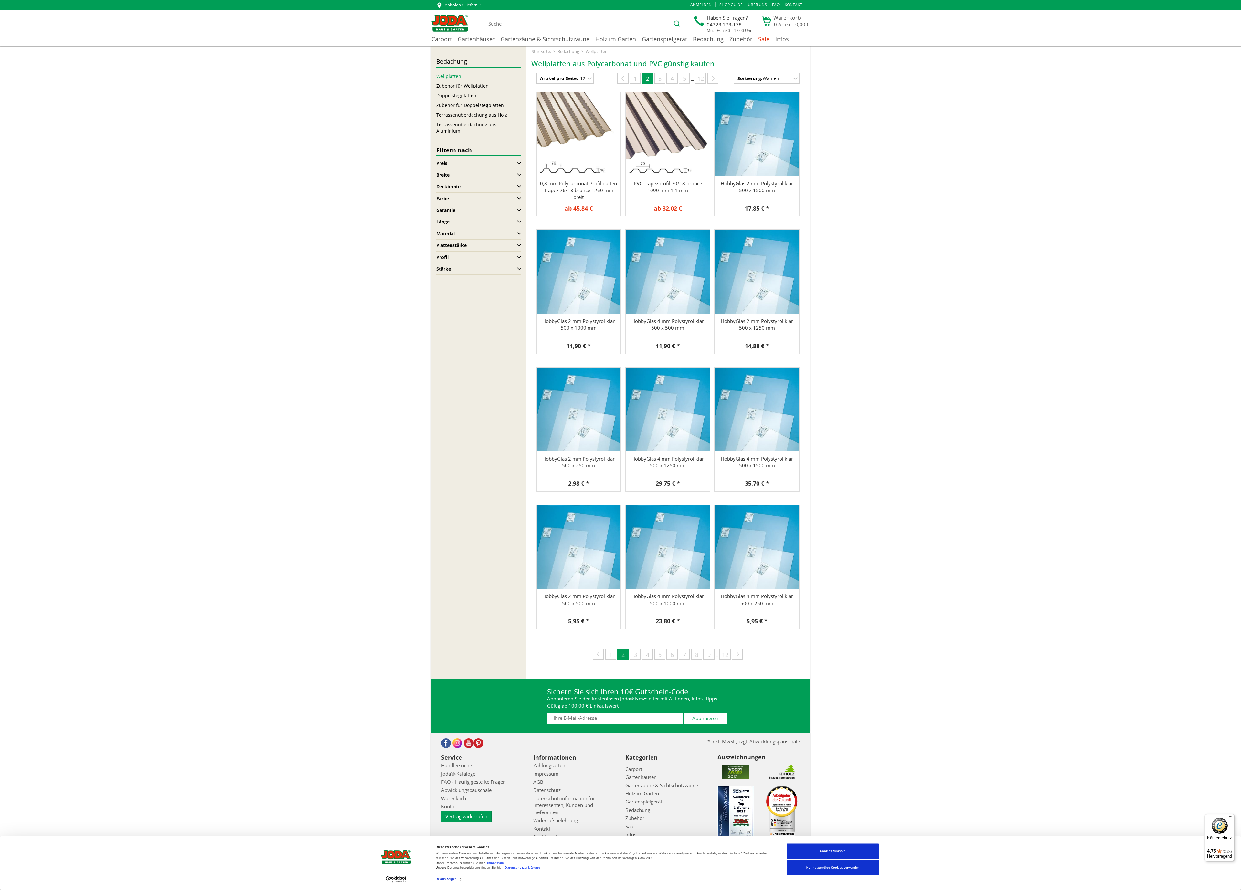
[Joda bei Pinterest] (478, 743)
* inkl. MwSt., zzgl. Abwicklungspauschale (753, 741)
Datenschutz (547, 790)
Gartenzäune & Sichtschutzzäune (545, 39)
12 (700, 78)
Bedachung (708, 39)
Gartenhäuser (476, 39)
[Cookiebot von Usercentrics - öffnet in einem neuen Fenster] (396, 879)
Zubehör (740, 39)
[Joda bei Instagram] (457, 743)
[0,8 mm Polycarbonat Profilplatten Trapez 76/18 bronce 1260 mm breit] (579, 134)
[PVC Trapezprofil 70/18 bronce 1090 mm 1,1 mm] (668, 134)
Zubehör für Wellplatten (462, 86)
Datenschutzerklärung (522, 868)
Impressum (496, 863)
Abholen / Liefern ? (463, 5)
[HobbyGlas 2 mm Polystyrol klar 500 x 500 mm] (579, 547)
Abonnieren (705, 718)
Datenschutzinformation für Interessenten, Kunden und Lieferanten (564, 805)
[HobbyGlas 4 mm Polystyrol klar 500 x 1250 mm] (668, 410)
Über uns (757, 4)
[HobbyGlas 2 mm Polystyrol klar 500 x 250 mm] (579, 410)
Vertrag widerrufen (466, 816)
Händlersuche (456, 765)
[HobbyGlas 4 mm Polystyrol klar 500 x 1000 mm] (668, 547)
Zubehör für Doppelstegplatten (470, 105)
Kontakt (793, 4)
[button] (701, 5)
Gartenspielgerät (664, 39)
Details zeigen (446, 879)
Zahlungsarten (549, 765)
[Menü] (1231, 818)
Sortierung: (749, 78)
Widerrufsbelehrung (555, 820)
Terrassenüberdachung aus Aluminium (466, 127)
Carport (441, 39)
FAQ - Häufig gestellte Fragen (473, 782)
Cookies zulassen (833, 851)
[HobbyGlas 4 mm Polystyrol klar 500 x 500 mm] (668, 272)
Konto (447, 806)
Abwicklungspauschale (466, 790)
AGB (538, 782)
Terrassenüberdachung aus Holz (471, 115)
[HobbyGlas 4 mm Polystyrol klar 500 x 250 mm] (757, 547)
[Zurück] (623, 78)
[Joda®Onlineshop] (449, 24)
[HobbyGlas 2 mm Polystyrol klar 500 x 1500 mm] (757, 134)
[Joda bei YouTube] (468, 743)
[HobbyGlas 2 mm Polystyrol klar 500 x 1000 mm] (579, 272)
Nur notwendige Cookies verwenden (833, 867)
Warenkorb (453, 798)
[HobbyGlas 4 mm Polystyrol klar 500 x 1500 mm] (757, 410)
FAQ (776, 4)
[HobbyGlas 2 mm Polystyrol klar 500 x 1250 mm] (757, 272)
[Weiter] (712, 78)
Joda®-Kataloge (458, 774)
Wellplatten (448, 76)
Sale (763, 39)
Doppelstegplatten (456, 95)
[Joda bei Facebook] (446, 743)
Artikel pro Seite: (559, 78)
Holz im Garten (615, 39)
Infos (782, 39)
